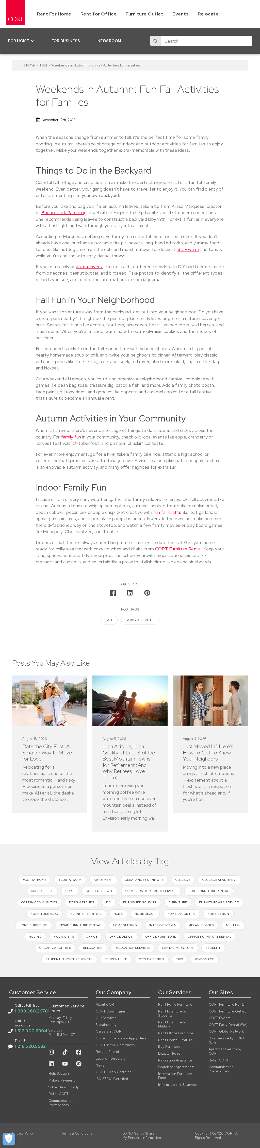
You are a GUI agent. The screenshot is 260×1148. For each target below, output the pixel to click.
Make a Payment (61, 1080)
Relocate (208, 14)
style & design (151, 959)
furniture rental (86, 914)
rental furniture (178, 948)
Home (29, 65)
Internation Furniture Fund (175, 1076)
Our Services (106, 1018)
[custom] (51, 1052)
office (92, 936)
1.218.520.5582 (30, 1046)
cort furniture (99, 891)
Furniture (178, 902)
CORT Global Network (226, 1031)
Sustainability (106, 1025)
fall (109, 620)
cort (70, 891)
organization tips (55, 948)
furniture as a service (219, 902)
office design (122, 936)
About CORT (106, 1005)
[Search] (156, 41)
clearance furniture (144, 880)
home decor (145, 914)
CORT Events (220, 1018)
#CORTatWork (70, 880)
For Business (66, 40)
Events (180, 14)
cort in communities (39, 902)
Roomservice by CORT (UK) (227, 1040)
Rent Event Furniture (175, 1040)
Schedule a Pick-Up (63, 1087)
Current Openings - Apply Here (121, 1038)
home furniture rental (80, 925)
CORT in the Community (116, 1045)
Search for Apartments (176, 1067)
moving (35, 936)
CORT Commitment (112, 1011)
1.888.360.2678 (31, 1011)
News (100, 1065)
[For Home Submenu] (33, 41)
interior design (162, 925)
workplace (204, 959)
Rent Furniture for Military (173, 1024)
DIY (108, 902)
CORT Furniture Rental (227, 1005)
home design (218, 914)
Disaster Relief (170, 1054)
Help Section (58, 1074)
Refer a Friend (107, 1052)
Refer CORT (58, 1094)
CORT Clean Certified (114, 1072)
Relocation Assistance (175, 1060)
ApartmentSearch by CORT (225, 1051)
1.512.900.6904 (31, 1031)
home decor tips (182, 914)
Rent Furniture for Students (173, 1013)
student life (116, 959)
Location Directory (111, 1059)
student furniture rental (69, 959)
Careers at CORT (109, 1031)
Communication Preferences (61, 1103)
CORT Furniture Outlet (227, 1011)
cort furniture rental (209, 891)
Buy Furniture (169, 1047)
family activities (140, 620)
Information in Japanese (177, 1085)
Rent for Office (98, 14)
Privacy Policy (23, 1134)
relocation (93, 948)
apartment (103, 880)
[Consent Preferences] (9, 1139)
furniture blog (44, 914)
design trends (81, 902)
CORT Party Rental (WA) (228, 1025)
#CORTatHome (34, 880)
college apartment (219, 880)
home (118, 914)
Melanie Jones (201, 925)
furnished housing (140, 902)
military (233, 925)
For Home (18, 40)
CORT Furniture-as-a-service (151, 891)
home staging (125, 925)
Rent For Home (54, 14)
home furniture (34, 925)
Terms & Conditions (76, 1134)
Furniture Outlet (144, 14)
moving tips (64, 936)
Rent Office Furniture (175, 1033)
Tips (43, 65)
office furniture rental (209, 936)
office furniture (160, 936)
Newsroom (109, 40)
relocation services (132, 948)
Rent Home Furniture (175, 1005)
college (182, 880)
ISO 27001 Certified (112, 1079)
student (213, 948)
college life (42, 891)
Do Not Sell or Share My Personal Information (141, 1136)
